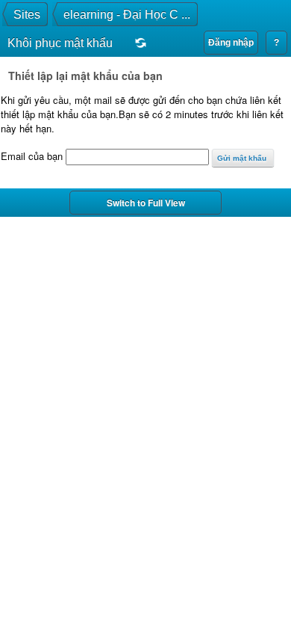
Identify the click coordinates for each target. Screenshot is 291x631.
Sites (26, 14)
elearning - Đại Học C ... (126, 14)
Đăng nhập (231, 42)
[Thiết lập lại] (137, 44)
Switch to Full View (146, 202)
